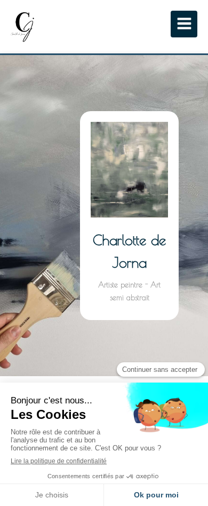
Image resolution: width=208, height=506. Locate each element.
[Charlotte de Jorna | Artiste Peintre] (23, 27)
